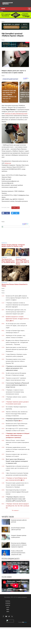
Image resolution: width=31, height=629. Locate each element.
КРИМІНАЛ (7, 603)
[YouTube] (6, 616)
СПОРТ (7, 607)
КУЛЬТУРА (8, 605)
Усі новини (15, 510)
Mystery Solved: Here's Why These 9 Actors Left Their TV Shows (22, 261)
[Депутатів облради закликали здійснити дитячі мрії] (6, 529)
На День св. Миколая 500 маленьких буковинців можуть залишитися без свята (18, 552)
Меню (3, 9)
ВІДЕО (7, 609)
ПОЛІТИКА (7, 601)
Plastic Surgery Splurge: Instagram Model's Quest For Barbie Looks (13, 245)
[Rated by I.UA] (10, 622)
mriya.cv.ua (8, 163)
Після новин (7, 577)
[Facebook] (3, 616)
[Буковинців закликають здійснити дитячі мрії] (6, 522)
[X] (9, 616)
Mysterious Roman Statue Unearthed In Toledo (14, 285)
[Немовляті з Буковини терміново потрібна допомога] (6, 537)
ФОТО (8, 611)
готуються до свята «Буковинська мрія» (16, 114)
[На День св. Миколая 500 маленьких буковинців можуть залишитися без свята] (6, 552)
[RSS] (12, 616)
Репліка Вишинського (10, 558)
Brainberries (4, 242)
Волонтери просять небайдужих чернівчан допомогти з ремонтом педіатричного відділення (19, 545)
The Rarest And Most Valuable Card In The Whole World (8, 260)
